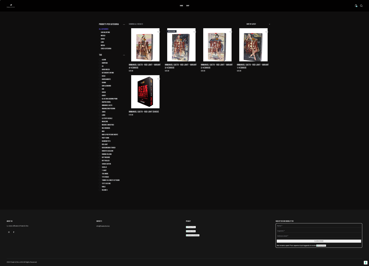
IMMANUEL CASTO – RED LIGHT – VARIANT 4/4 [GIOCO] (145, 66)
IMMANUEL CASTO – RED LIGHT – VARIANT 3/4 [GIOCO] (181, 66)
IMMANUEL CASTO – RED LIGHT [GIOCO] (144, 111)
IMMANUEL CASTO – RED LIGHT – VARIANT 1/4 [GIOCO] (253, 66)
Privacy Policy (191, 227)
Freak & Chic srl (16, 262)
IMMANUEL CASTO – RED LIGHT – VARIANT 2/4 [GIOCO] (217, 66)
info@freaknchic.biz (103, 226)
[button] (158, 32)
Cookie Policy (191, 231)
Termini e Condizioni (193, 235)
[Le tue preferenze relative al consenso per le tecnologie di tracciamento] (365, 262)
